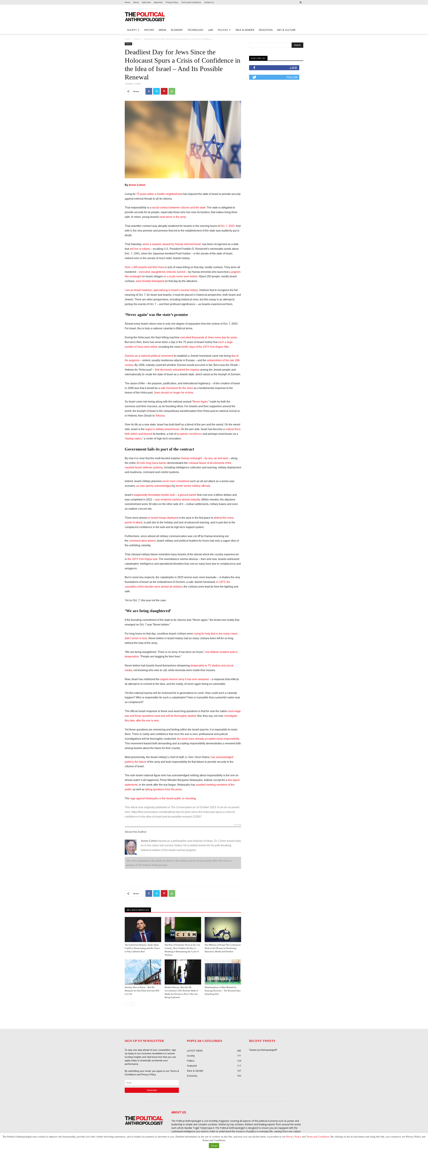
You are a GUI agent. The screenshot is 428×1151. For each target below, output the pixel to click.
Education (266, 29)
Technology (195, 29)
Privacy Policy (172, 2)
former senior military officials (193, 485)
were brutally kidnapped (150, 281)
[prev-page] (127, 1004)
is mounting (189, 798)
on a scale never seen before (180, 276)
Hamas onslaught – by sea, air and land (204, 458)
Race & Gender (245, 29)
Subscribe (146, 2)
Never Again (200, 401)
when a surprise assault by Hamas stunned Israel (172, 244)
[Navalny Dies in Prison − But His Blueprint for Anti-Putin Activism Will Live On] (143, 972)
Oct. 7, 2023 (227, 225)
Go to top (237, 825)
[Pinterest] (164, 91)
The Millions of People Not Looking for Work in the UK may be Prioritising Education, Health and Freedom (223, 948)
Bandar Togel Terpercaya (198, 1127)
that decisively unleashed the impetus (177, 369)
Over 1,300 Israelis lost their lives (144, 267)
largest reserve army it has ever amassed (184, 679)
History (149, 29)
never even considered (175, 481)
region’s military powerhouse (162, 429)
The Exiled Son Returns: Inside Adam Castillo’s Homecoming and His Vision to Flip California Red (142, 948)
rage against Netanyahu (144, 798)
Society (132, 29)
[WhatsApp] (172, 91)
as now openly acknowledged (154, 485)
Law (210, 29)
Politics (223, 29)
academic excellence (189, 433)
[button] (300, 2)
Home (127, 2)
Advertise (158, 2)
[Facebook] (148, 91)
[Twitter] (156, 91)
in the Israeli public (170, 798)
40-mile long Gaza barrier (151, 463)
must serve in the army (172, 216)
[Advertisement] (235, 16)
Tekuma (160, 415)
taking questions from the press (163, 789)
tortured (171, 271)
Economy (177, 29)
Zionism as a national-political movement (149, 355)
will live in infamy (140, 248)
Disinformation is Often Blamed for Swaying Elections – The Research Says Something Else (223, 990)
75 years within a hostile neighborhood (159, 194)
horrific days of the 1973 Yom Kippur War (205, 346)
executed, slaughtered (152, 271)
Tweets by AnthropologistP (263, 1050)
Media (162, 29)
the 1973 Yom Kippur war (142, 559)
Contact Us (209, 2)
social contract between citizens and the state (178, 207)
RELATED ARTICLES (138, 910)
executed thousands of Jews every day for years (208, 337)
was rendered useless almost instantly (177, 499)
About (136, 2)
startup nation (134, 438)
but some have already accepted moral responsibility (208, 738)
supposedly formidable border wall (154, 494)
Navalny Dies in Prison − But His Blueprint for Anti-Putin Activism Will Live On (142, 990)
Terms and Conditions (191, 2)
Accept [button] (214, 1145)
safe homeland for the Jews (176, 388)
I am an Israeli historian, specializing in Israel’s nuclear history (161, 290)
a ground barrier (187, 494)
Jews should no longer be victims (173, 392)
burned (181, 271)
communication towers (142, 540)
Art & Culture (286, 29)
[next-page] (132, 1004)
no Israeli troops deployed (162, 517)
